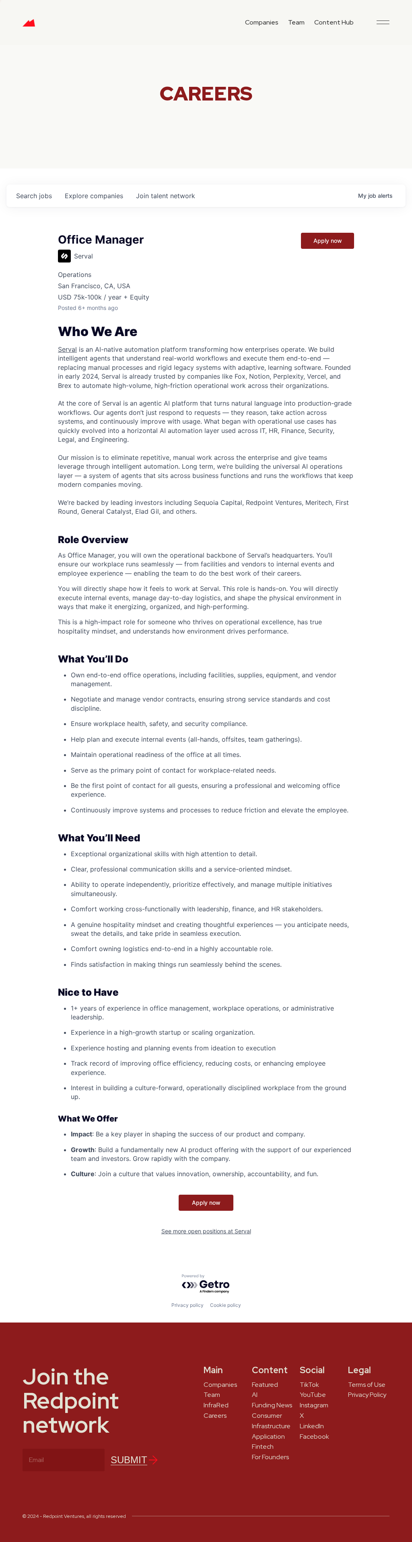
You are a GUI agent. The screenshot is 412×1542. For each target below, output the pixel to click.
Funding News (272, 1405)
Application (268, 1437)
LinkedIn (312, 1426)
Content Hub (334, 22)
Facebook (314, 1437)
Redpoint (29, 26)
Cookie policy (225, 1305)
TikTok (309, 1385)
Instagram (314, 1405)
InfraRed (216, 1405)
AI (255, 1395)
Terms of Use (366, 1385)
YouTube (313, 1395)
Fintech (263, 1447)
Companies (261, 22)
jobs (34, 196)
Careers (215, 1416)
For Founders (270, 1457)
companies (94, 196)
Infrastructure (271, 1426)
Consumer (267, 1416)
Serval (67, 349)
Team (296, 22)
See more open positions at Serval (206, 1231)
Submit (129, 1459)
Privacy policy (187, 1305)
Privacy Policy (367, 1395)
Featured (265, 1385)
